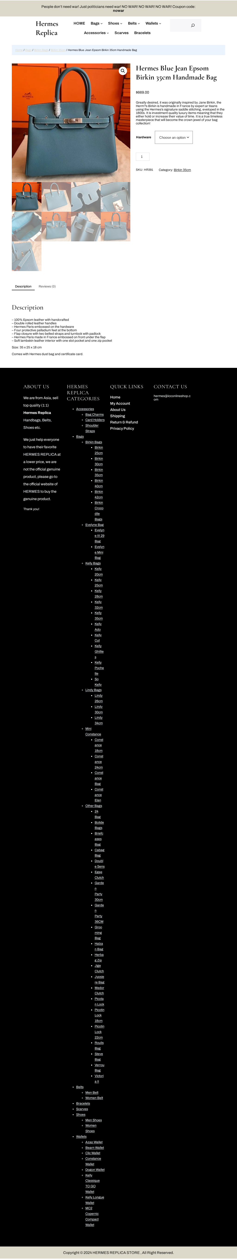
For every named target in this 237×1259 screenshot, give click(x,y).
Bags (28, 50)
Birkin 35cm (58, 50)
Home (19, 50)
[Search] (193, 25)
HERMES (31, 491)
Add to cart (182, 157)
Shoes (29, 427)
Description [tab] (23, 286)
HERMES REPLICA (40, 454)
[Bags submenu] (101, 23)
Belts (46, 420)
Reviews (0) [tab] (47, 286)
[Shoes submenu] (121, 23)
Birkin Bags (41, 50)
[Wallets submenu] (160, 23)
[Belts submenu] (139, 23)
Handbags (32, 420)
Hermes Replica (47, 28)
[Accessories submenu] (108, 33)
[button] (123, 71)
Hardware (143, 137)
